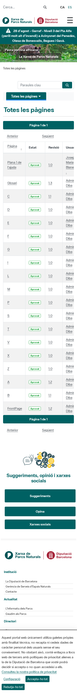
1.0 (50, 165)
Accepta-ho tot (37, 679)
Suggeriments (40, 496)
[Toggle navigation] (70, 20)
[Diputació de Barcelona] (38, 555)
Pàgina (12, 146)
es (70, 7)
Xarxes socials (40, 524)
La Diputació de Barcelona (21, 581)
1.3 (50, 183)
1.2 (50, 382)
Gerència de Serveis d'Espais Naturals (28, 586)
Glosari (12, 183)
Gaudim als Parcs (16, 614)
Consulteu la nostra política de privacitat (29, 672)
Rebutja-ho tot (13, 687)
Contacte (11, 591)
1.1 (49, 196)
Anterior (12, 136)
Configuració (11, 679)
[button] (38, 125)
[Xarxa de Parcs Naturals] (30, 20)
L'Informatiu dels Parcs (19, 608)
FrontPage (14, 408)
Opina (40, 511)
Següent (48, 136)
